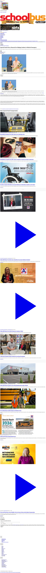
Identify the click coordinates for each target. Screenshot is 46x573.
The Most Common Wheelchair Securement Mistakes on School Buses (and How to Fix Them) (17, 184)
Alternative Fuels (2, 33)
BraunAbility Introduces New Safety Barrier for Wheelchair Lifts (12, 134)
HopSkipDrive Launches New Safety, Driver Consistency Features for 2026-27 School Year (17, 159)
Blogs (2, 547)
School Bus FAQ (29, 41)
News (5, 0)
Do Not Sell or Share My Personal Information (15, 572)
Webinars (3, 553)
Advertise (26, 41)
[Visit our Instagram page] (3, 519)
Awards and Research (4, 554)
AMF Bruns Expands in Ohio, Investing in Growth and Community (12, 356)
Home (1, 45)
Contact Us (23, 41)
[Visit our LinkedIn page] (1, 519)
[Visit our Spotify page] (4, 519)
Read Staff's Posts (2, 52)
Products (3, 549)
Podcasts (3, 550)
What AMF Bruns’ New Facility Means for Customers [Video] (11, 331)
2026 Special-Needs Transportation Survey (8, 436)
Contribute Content (17, 41)
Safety (1, 38)
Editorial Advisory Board (12, 41)
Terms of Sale (8, 572)
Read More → (2, 162)
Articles (7, 0)
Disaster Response (2, 34)
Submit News (20, 41)
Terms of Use (5, 572)
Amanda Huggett (10, 258)
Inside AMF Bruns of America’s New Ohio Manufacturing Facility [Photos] (14, 385)
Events (2, 552)
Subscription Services (2, 41)
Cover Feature (3, 0)
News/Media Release (10, 132)
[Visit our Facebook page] (0, 519)
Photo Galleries (3, 548)
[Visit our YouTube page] (2, 519)
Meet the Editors (7, 41)
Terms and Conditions (36, 41)
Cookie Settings (41, 41)
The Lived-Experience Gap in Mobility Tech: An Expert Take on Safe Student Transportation (17, 512)
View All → (1, 516)
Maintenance (1, 35)
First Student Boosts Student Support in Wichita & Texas (10, 410)
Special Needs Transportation (3, 39)
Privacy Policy (32, 41)
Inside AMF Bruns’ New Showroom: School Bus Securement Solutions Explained (15, 259)
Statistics (3, 551)
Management (1, 37)
